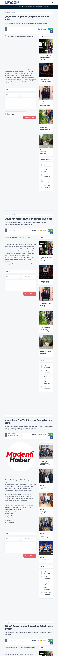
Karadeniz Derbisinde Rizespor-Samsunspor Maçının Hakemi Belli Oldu (33, 7)
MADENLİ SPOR (15, 416)
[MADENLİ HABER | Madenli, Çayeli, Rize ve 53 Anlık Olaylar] (12, 2)
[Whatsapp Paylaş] (51, 29)
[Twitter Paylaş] (49, 29)
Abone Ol (34, 29)
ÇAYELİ (13, 12)
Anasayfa (7, 12)
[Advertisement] (20, 52)
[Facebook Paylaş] (51, 31)
